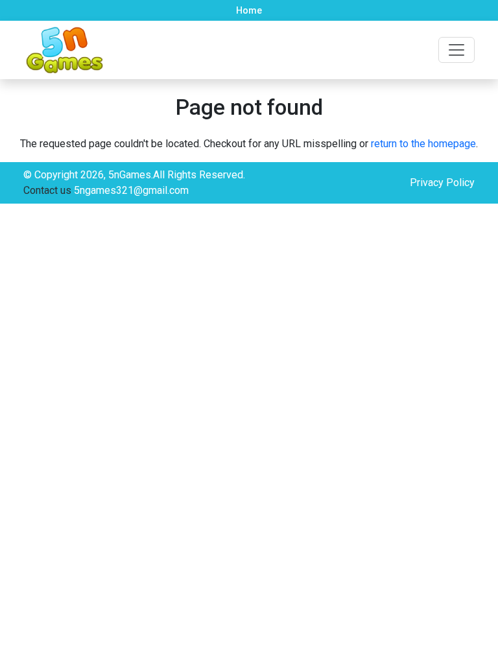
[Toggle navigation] (456, 50)
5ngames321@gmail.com (131, 190)
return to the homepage (423, 143)
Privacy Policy (442, 182)
